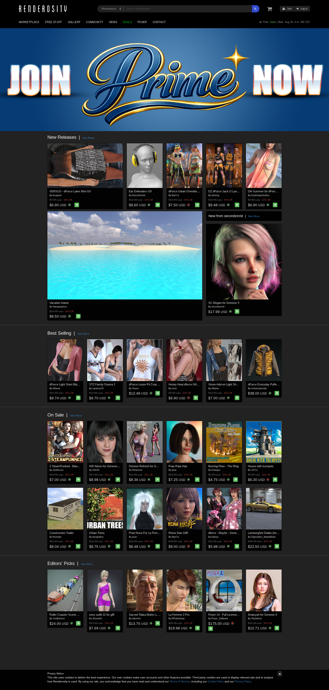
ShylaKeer (256, 618)
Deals (127, 22)
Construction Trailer (62, 532)
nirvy (174, 388)
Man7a (175, 195)
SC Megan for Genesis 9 (223, 302)
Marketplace (29, 22)
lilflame (56, 388)
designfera (97, 537)
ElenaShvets (138, 195)
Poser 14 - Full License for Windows (230, 614)
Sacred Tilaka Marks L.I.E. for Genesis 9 (154, 614)
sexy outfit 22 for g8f (101, 614)
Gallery (74, 22)
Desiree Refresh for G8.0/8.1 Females (152, 466)
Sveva (135, 388)
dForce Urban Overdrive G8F (186, 191)
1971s (254, 470)
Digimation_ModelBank (263, 537)
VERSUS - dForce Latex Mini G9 (70, 191)
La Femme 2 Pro (178, 614)
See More (88, 137)
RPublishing (178, 618)
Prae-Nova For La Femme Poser (149, 532)
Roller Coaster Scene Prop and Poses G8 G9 (78, 614)
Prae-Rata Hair (177, 466)
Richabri (57, 537)
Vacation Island (59, 302)
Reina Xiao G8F (178, 532)
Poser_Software (220, 618)
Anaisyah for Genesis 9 (262, 614)
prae (174, 470)
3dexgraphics (60, 306)
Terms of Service (180, 681)
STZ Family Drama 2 (102, 384)
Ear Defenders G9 (140, 191)
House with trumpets (261, 466)
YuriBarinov (59, 618)
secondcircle (218, 306)
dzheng (215, 195)
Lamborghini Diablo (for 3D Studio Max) (272, 532)
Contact (159, 22)
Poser (142, 22)
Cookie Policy (216, 681)
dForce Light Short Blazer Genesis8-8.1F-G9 (77, 384)
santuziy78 (98, 388)
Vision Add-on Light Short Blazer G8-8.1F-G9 (236, 384)
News (113, 22)
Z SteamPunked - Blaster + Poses (71, 466)
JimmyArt (97, 618)
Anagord (57, 195)
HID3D (95, 470)
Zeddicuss (58, 470)
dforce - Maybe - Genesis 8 (225, 532)
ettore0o (136, 618)
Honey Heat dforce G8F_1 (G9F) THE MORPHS (198, 384)
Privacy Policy (243, 681)
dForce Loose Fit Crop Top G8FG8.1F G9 (154, 384)
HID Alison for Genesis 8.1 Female (110, 466)
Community (94, 22)
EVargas (216, 470)
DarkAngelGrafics (260, 195)
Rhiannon (137, 470)
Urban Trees (97, 532)
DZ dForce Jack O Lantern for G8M (230, 191)
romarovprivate (259, 388)
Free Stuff (53, 22)
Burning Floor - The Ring (223, 466)
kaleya (215, 537)
